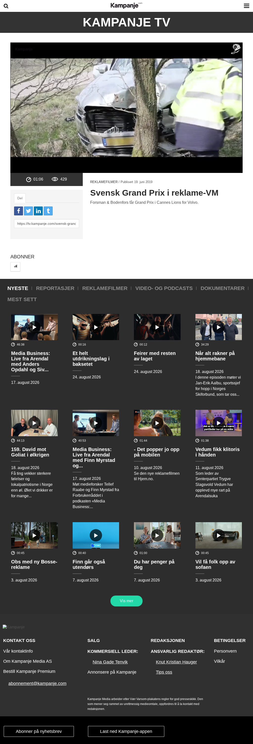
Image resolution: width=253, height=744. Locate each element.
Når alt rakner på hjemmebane (215, 356)
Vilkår (219, 661)
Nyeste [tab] (17, 288)
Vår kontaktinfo (18, 651)
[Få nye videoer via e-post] (15, 266)
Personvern (225, 651)
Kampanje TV (126, 22)
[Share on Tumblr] (48, 211)
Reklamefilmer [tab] (104, 288)
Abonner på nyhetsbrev (39, 731)
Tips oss (164, 672)
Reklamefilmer (104, 182)
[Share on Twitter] (28, 211)
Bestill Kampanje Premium (29, 671)
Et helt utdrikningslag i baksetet (91, 359)
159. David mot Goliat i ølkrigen (30, 452)
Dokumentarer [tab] (223, 288)
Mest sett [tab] (22, 299)
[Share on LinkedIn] (38, 211)
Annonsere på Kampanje (111, 672)
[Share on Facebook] (18, 211)
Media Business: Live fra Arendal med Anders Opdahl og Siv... (30, 361)
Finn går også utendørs (89, 564)
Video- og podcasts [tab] (164, 288)
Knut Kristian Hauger (176, 662)
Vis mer (126, 601)
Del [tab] (19, 198)
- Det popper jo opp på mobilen (156, 452)
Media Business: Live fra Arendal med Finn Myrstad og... (94, 457)
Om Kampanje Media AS (27, 661)
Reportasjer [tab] (55, 288)
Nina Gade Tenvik (110, 662)
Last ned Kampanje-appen (126, 731)
